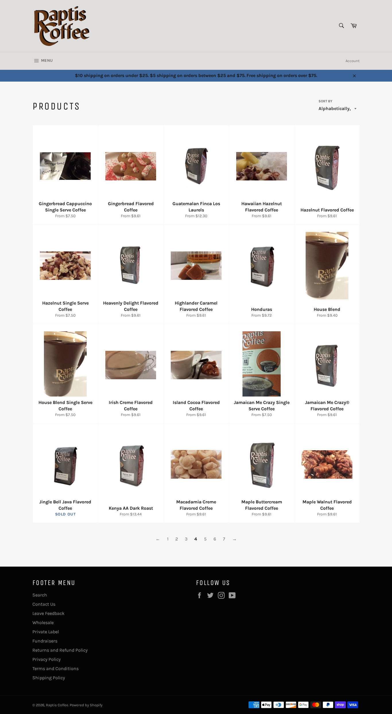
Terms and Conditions (55, 668)
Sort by (325, 101)
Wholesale (43, 622)
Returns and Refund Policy (60, 650)
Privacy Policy (46, 659)
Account (353, 61)
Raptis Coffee (57, 705)
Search (39, 595)
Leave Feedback (48, 613)
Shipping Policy (48, 677)
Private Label (45, 631)
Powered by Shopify (86, 705)
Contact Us (43, 604)
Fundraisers (44, 641)
